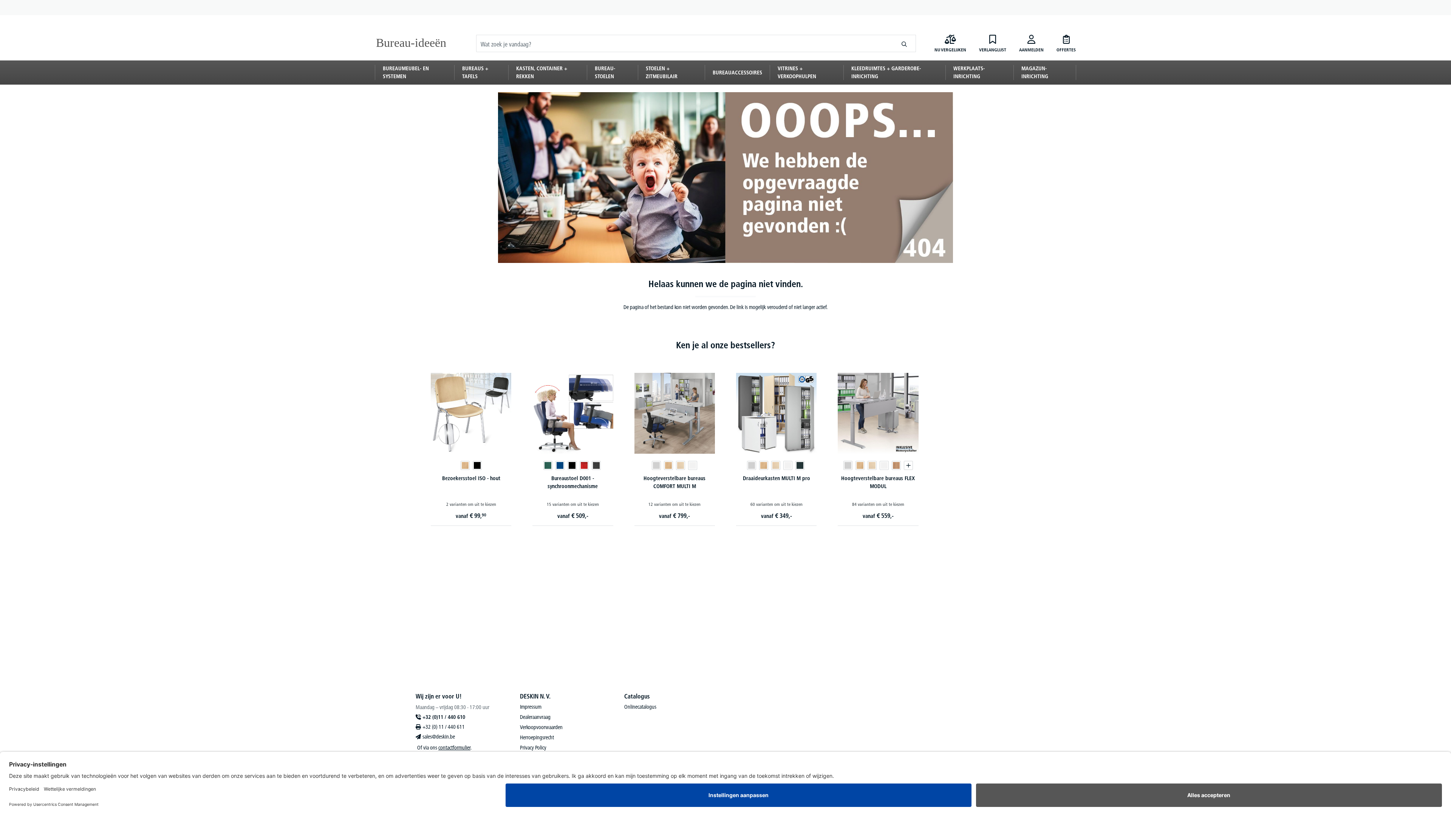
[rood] (584, 465)
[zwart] (477, 465)
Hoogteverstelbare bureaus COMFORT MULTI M (674, 482)
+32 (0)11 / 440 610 (443, 717)
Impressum (530, 706)
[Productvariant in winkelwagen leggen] (908, 465)
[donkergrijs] (596, 465)
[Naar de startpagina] (412, 43)
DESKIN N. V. (535, 696)
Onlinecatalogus (640, 706)
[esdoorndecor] (680, 465)
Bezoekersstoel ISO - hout (471, 478)
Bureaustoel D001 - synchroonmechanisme (573, 482)
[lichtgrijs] (656, 465)
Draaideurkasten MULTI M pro (776, 478)
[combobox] (684, 43)
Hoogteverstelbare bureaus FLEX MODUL (878, 482)
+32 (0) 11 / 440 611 (443, 726)
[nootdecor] (896, 465)
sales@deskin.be (438, 736)
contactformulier (454, 747)
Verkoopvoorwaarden (541, 727)
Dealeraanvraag (535, 717)
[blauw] (560, 465)
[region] (725, 441)
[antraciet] (799, 465)
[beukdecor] (465, 465)
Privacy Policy (533, 747)
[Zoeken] (904, 43)
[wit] (692, 465)
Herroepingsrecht (537, 737)
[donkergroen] (547, 465)
